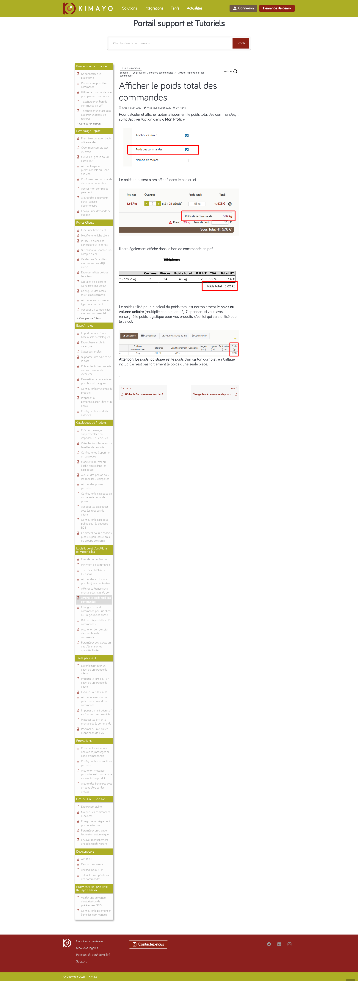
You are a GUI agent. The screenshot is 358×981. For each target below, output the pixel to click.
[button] (139, 8)
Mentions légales (87, 948)
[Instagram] (289, 944)
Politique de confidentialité (93, 955)
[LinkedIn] (279, 944)
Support (81, 961)
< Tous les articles (131, 68)
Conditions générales (89, 941)
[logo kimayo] (88, 8)
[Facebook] (269, 944)
